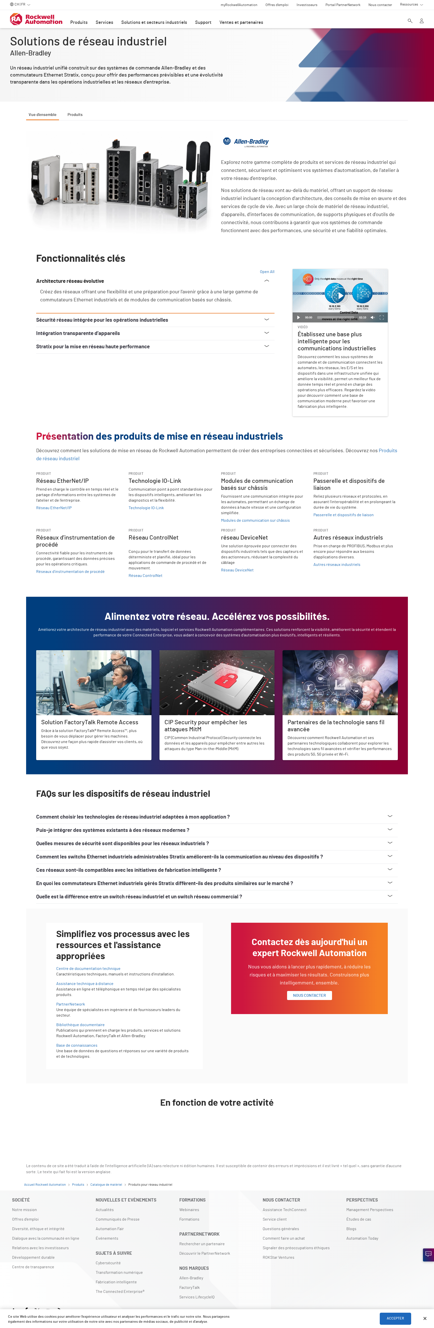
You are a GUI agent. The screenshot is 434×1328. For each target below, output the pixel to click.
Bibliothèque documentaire (80, 1025)
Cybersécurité (108, 1263)
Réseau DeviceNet (237, 570)
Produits (79, 22)
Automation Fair (110, 1229)
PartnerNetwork (70, 1004)
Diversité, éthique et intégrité (38, 1229)
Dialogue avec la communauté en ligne (45, 1238)
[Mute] (373, 317)
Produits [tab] (75, 115)
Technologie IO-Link (146, 508)
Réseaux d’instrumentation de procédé (70, 572)
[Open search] (410, 21)
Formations (189, 1219)
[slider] (335, 317)
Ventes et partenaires (241, 22)
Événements (107, 1238)
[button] (340, 296)
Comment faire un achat (284, 1238)
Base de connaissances (76, 1045)
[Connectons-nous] (428, 1254)
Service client (275, 1219)
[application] (340, 295)
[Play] (299, 317)
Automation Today (362, 1238)
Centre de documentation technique (88, 969)
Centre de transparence (33, 1267)
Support (203, 22)
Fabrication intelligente (116, 1282)
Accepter (395, 1318)
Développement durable (33, 1257)
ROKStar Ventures (278, 1257)
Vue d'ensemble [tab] (43, 115)
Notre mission (24, 1210)
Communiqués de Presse (118, 1219)
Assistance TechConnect (285, 1210)
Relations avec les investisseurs (40, 1248)
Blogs (351, 1229)
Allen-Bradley (191, 1278)
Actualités (105, 1210)
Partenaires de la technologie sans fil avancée (323, 653)
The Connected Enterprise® (120, 1292)
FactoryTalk (189, 1288)
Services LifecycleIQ (196, 1297)
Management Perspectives (369, 1210)
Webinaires (189, 1210)
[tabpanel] (217, 632)
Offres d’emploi (25, 1219)
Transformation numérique (119, 1273)
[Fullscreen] (382, 317)
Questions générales (281, 1229)
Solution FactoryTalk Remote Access (68, 653)
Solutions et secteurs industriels (154, 22)
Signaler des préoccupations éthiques (296, 1248)
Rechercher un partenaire (202, 1244)
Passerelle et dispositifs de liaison (343, 515)
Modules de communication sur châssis (255, 520)
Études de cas (358, 1219)
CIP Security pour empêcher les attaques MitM (199, 653)
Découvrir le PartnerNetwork (204, 1253)
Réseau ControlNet (145, 576)
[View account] (421, 21)
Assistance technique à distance (85, 984)
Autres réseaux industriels (336, 565)
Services (104, 22)
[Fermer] (425, 1318)
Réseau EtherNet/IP (54, 508)
